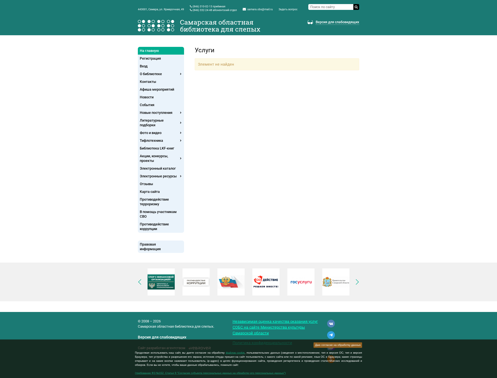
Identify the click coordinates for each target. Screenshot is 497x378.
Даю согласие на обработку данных (338, 344)
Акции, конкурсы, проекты (154, 158)
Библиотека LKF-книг (157, 148)
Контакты (148, 82)
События (147, 105)
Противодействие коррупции (154, 226)
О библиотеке (151, 74)
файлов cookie (235, 352)
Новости (147, 97)
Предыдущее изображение (141, 282)
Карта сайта (150, 192)
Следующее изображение (356, 282)
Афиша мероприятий (157, 89)
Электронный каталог (158, 168)
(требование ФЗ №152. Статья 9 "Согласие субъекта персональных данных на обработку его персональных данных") (210, 373)
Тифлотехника (151, 140)
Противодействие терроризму (154, 201)
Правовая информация (150, 246)
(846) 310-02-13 (202, 6)
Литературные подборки (152, 122)
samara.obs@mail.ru (260, 9)
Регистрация (150, 58)
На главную (149, 51)
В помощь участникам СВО (158, 214)
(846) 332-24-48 (202, 10)
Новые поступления (156, 113)
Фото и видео (151, 133)
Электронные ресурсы (158, 176)
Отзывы (146, 184)
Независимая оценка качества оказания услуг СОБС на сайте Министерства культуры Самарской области (275, 327)
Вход (144, 66)
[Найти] (356, 7)
